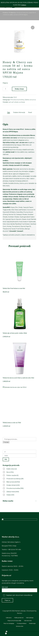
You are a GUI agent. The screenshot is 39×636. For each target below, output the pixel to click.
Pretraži (6, 442)
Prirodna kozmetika (17, 100)
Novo (10, 472)
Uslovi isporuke (28, 620)
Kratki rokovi (11, 469)
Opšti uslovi (8, 617)
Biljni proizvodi (13, 482)
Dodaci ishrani (13, 485)
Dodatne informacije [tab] (19, 112)
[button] (32, 27)
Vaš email (5, 587)
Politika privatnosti (18, 617)
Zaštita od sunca (30, 100)
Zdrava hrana (12, 491)
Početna (5, 12)
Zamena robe (19, 626)
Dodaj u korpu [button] (19, 330)
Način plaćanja (29, 617)
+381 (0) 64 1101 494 (14, 549)
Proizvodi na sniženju (14, 478)
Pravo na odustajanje (9, 623)
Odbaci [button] (23, 5)
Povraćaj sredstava (21, 623)
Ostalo (10, 495)
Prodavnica (12, 12)
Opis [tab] (8, 112)
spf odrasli (14, 102)
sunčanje (22, 102)
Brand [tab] (30, 112)
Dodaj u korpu (19, 89)
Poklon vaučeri (12, 475)
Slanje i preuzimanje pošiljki (14, 620)
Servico (19, 613)
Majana (5, 83)
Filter (6, 459)
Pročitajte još (19, 285)
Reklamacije (32, 623)
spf (10, 102)
